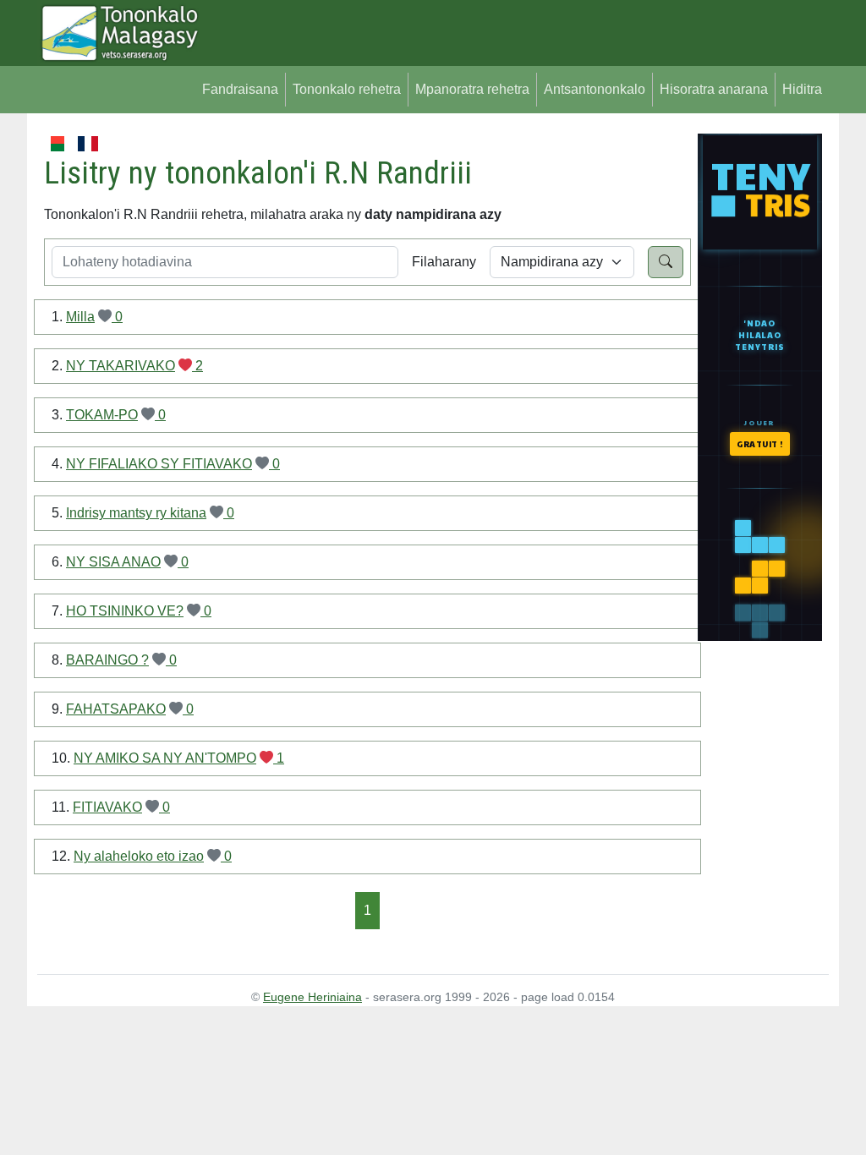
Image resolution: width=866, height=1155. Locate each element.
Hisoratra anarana (714, 89)
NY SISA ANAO (113, 562)
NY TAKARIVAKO (120, 366)
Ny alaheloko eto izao (139, 856)
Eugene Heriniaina (312, 997)
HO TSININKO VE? (125, 611)
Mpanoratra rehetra (472, 89)
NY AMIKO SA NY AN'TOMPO (165, 758)
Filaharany (444, 262)
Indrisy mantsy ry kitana (136, 513)
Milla (80, 316)
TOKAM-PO (102, 415)
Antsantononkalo (594, 89)
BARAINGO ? (107, 660)
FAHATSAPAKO (116, 709)
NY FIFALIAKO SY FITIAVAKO (159, 464)
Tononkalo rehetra (347, 89)
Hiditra (802, 89)
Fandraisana (240, 89)
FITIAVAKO (107, 807)
